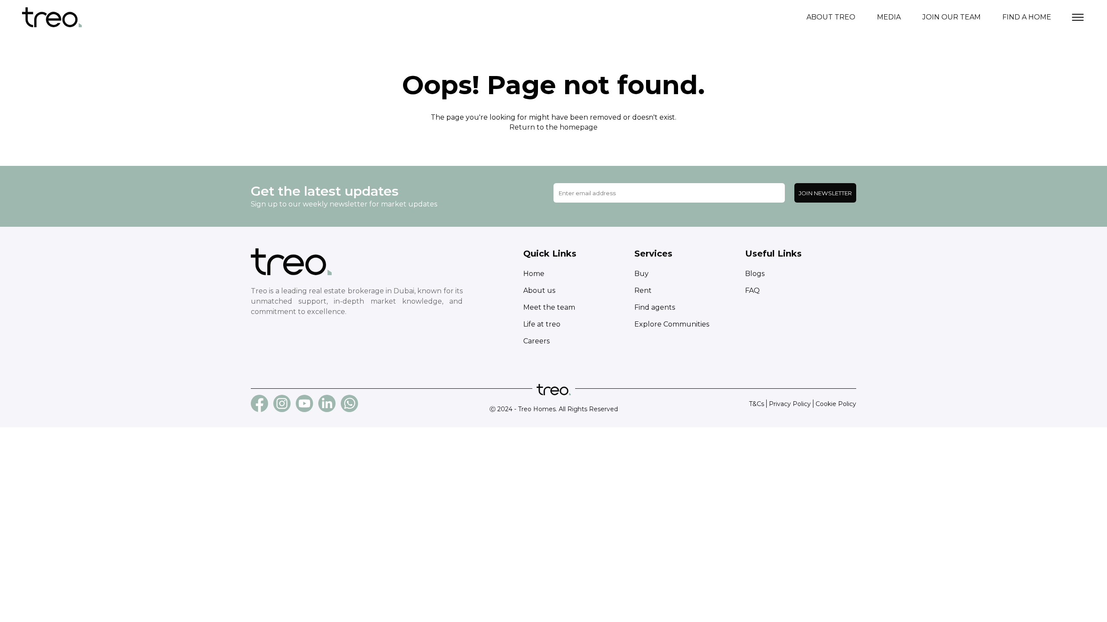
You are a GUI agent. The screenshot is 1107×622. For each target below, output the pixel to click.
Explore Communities (671, 324)
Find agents (654, 307)
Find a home (1026, 17)
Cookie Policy (836, 404)
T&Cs (756, 404)
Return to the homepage (553, 127)
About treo (830, 17)
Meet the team (549, 307)
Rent (643, 290)
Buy (641, 274)
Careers (536, 341)
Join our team (951, 17)
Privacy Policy (790, 404)
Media (889, 17)
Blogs (755, 274)
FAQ (752, 290)
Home (533, 274)
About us (539, 290)
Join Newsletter (825, 193)
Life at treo (541, 324)
